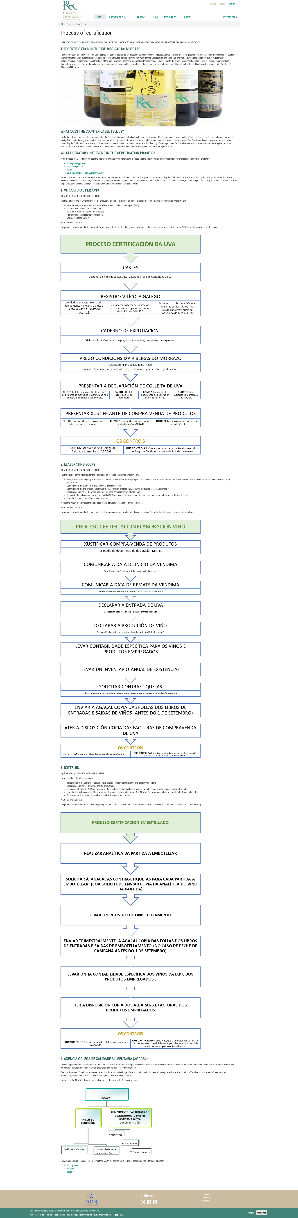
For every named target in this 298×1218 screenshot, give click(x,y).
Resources (170, 17)
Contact (187, 17)
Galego (213, 4)
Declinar (261, 1212)
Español (222, 4)
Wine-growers (73, 1165)
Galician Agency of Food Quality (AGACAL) (85, 173)
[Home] (72, 14)
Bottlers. (70, 169)
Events (206, 1197)
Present (140, 17)
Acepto (251, 1212)
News (206, 1194)
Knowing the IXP (118, 17)
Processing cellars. (75, 166)
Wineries (70, 1168)
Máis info (119, 1214)
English (232, 4)
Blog (155, 17)
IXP (99, 17)
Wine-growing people (76, 163)
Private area (230, 17)
